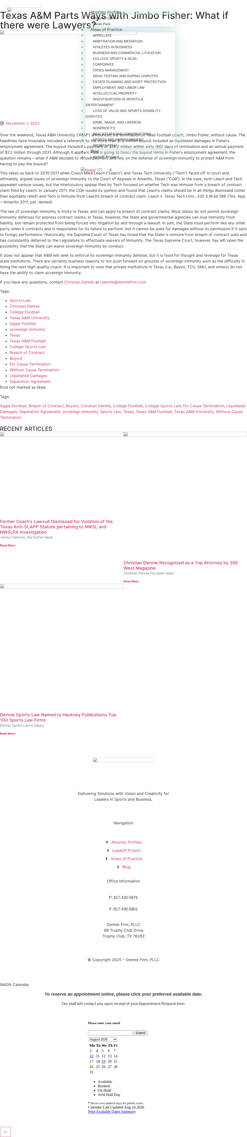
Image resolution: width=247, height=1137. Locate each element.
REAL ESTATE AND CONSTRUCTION (122, 134)
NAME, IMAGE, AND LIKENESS (117, 122)
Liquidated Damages (28, 375)
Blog (94, 151)
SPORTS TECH (105, 145)
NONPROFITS (104, 128)
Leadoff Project (104, 156)
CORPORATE (103, 64)
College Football (25, 312)
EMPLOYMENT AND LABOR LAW (118, 88)
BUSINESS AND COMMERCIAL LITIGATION (127, 53)
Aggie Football (23, 323)
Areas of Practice (106, 29)
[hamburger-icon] (170, 11)
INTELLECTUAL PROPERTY (115, 93)
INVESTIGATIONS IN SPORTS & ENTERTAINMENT (114, 102)
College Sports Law (28, 346)
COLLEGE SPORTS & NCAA (115, 59)
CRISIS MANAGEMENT (111, 70)
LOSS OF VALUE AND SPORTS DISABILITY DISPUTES (123, 113)
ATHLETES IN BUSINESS (112, 47)
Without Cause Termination (34, 369)
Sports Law (20, 300)
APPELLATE (102, 35)
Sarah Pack (101, 24)
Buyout (16, 358)
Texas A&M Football (28, 340)
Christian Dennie (105, 18)
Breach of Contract (27, 352)
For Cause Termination (30, 364)
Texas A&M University (29, 317)
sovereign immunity (27, 329)
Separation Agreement (30, 381)
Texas (15, 335)
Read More (7, 545)
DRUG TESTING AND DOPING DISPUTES (125, 76)
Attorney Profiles (105, 12)
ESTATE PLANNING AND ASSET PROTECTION (129, 82)
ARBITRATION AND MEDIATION (118, 41)
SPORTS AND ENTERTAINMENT (118, 140)
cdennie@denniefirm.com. (123, 282)
